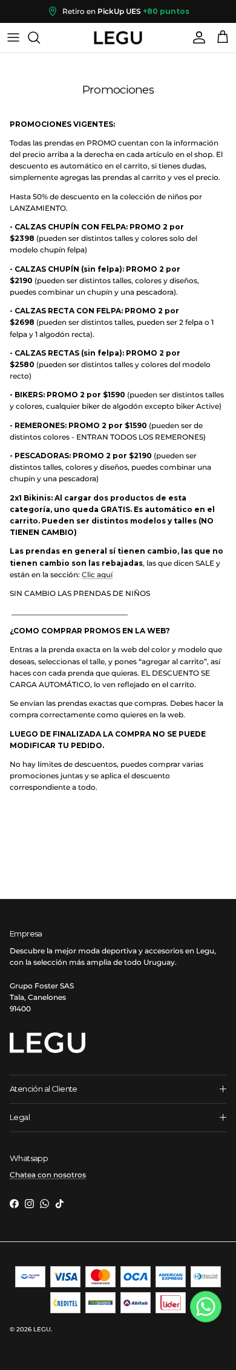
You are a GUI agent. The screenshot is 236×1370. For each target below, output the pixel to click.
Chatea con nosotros (48, 1174)
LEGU (42, 1329)
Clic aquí (97, 574)
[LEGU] (118, 37)
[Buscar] (40, 37)
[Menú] (13, 37)
